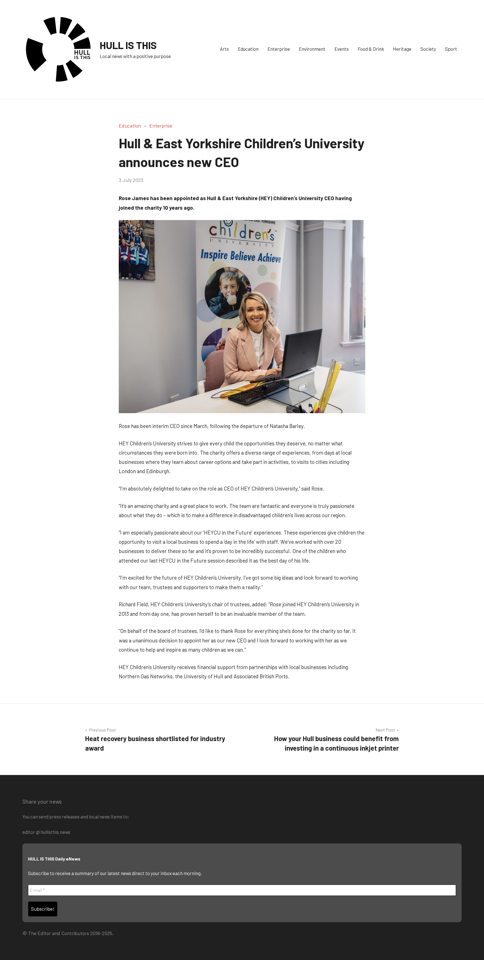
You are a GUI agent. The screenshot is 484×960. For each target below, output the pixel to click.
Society (428, 49)
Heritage (402, 49)
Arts (224, 49)
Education (248, 49)
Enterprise (278, 49)
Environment (312, 49)
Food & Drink (371, 49)
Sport (451, 49)
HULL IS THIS (128, 45)
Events (341, 49)
